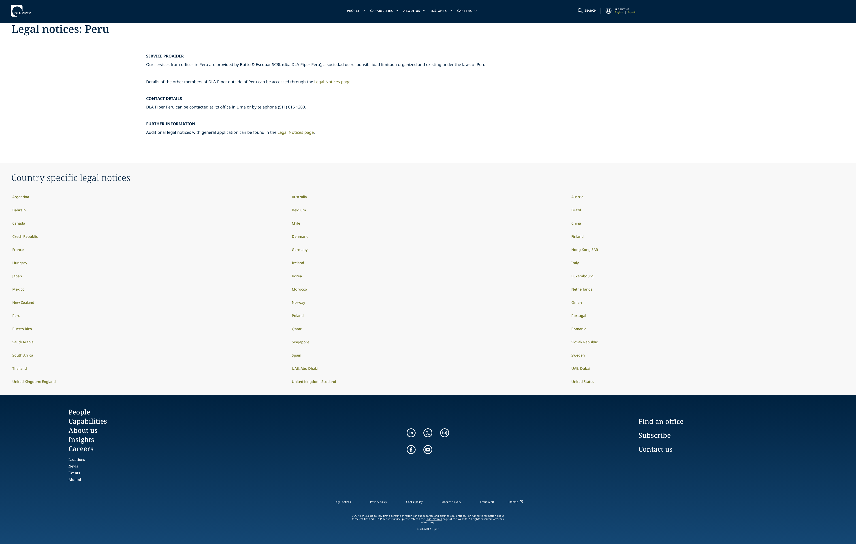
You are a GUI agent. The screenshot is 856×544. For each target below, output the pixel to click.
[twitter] (427, 432)
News (73, 466)
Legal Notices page (332, 81)
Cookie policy (414, 502)
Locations (76, 459)
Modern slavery (451, 502)
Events (74, 472)
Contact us (655, 449)
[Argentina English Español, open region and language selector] (609, 11)
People (353, 10)
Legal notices (343, 502)
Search (591, 10)
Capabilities (381, 10)
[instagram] (444, 432)
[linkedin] (411, 432)
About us (411, 10)
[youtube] (427, 449)
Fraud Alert (487, 502)
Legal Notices (434, 519)
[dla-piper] (22, 11)
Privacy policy (378, 502)
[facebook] (411, 449)
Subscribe (654, 435)
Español (632, 12)
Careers (464, 10)
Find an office (660, 421)
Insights (439, 10)
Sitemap (513, 502)
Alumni (74, 479)
